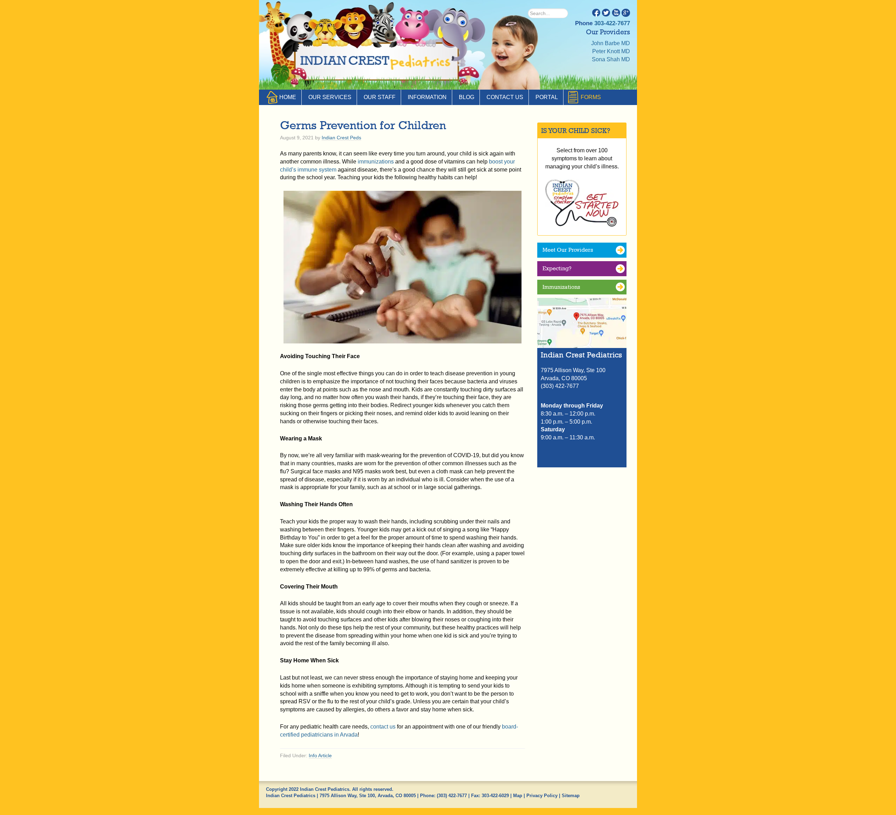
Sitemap (571, 795)
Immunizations (561, 287)
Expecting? (557, 268)
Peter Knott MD (611, 51)
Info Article (320, 755)
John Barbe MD (610, 43)
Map (517, 795)
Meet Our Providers (567, 249)
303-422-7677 (612, 23)
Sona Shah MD (611, 59)
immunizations (376, 162)
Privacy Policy (542, 795)
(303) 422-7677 (452, 795)
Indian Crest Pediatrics (376, 63)
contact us (383, 727)
